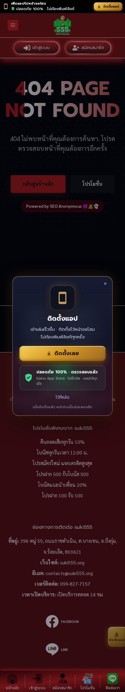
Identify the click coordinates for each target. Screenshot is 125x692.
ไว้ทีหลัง (62, 397)
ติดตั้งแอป (111, 6)
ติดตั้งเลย (66, 353)
